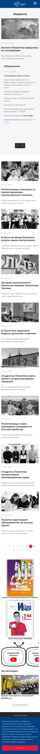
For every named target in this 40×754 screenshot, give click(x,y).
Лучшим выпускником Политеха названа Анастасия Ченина (20, 285)
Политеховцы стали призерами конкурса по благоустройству (16, 426)
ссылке (6, 122)
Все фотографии (20, 705)
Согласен (20, 748)
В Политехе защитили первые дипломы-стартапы (18, 332)
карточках (20, 134)
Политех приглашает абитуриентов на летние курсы (17, 522)
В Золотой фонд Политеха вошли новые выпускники (18, 239)
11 (22, 550)
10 (18, 550)
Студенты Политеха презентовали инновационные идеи (15, 474)
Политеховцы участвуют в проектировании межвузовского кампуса (18, 192)
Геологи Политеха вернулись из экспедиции (20, 49)
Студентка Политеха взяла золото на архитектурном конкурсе (18, 378)
